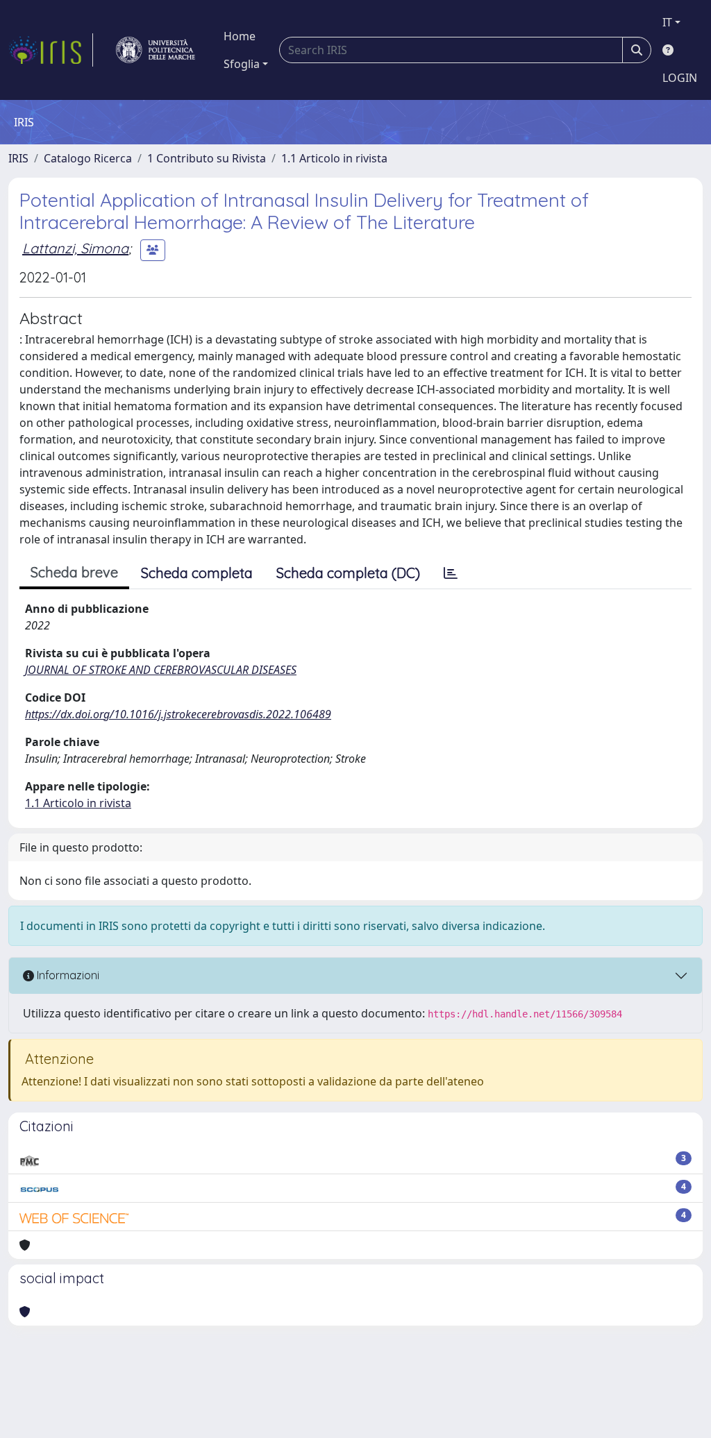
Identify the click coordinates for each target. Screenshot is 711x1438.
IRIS (18, 158)
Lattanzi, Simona (75, 248)
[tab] (450, 573)
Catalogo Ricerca (88, 158)
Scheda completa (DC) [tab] (348, 573)
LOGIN (679, 77)
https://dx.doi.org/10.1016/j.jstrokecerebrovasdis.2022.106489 (178, 714)
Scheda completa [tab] (197, 573)
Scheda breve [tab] (74, 572)
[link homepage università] (155, 50)
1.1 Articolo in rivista (334, 158)
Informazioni (66, 975)
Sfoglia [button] (242, 63)
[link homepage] (50, 50)
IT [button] (667, 22)
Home (240, 36)
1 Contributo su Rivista (206, 158)
